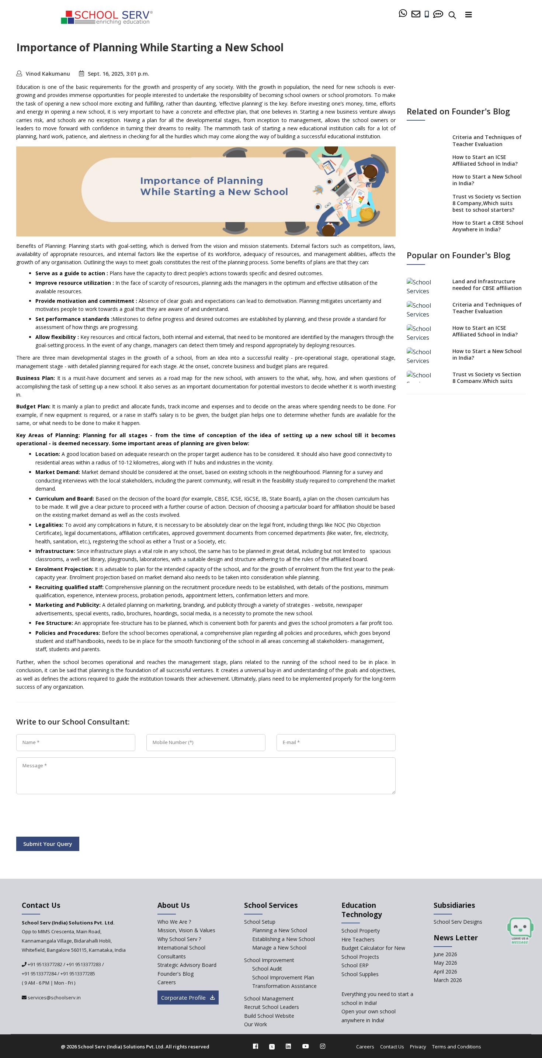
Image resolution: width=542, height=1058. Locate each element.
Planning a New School (279, 930)
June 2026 (445, 954)
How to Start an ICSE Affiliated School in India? (485, 160)
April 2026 (445, 971)
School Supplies (360, 974)
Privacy (418, 1046)
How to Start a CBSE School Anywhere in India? (487, 226)
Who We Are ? (174, 921)
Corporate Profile (184, 997)
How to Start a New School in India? (487, 180)
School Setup (259, 921)
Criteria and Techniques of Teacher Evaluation (487, 140)
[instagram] (322, 1046)
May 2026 (445, 962)
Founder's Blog (175, 973)
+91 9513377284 (39, 973)
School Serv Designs (458, 921)
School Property (360, 930)
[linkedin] (288, 1046)
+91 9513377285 (77, 973)
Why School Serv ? (179, 939)
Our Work (255, 1024)
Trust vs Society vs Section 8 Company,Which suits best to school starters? (486, 203)
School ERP (355, 965)
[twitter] (272, 1046)
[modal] (520, 931)
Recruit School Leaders (271, 1006)
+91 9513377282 (44, 964)
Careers (166, 982)
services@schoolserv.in (54, 997)
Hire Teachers (358, 939)
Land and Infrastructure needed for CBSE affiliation (487, 284)
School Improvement (269, 960)
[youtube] (305, 1046)
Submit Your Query (47, 843)
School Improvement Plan (283, 977)
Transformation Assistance (284, 985)
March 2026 (448, 979)
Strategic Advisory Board (186, 964)
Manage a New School (279, 947)
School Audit (267, 968)
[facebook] (255, 1046)
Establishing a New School (283, 939)
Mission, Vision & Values (186, 930)
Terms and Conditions (456, 1046)
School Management (269, 998)
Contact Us (392, 1046)
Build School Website (269, 1015)
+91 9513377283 (83, 964)
